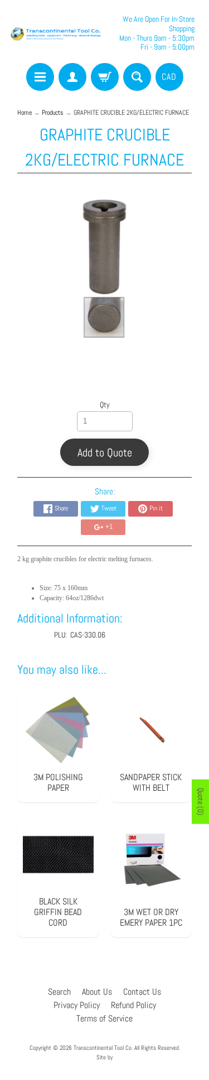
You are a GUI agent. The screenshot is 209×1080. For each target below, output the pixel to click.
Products (53, 112)
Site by (104, 1057)
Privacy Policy (77, 1005)
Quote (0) (201, 801)
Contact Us (142, 992)
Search (59, 992)
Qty (105, 405)
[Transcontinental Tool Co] (57, 33)
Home (24, 112)
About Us (97, 992)
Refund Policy (133, 1005)
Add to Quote (104, 452)
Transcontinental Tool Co (103, 1048)
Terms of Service (104, 1018)
